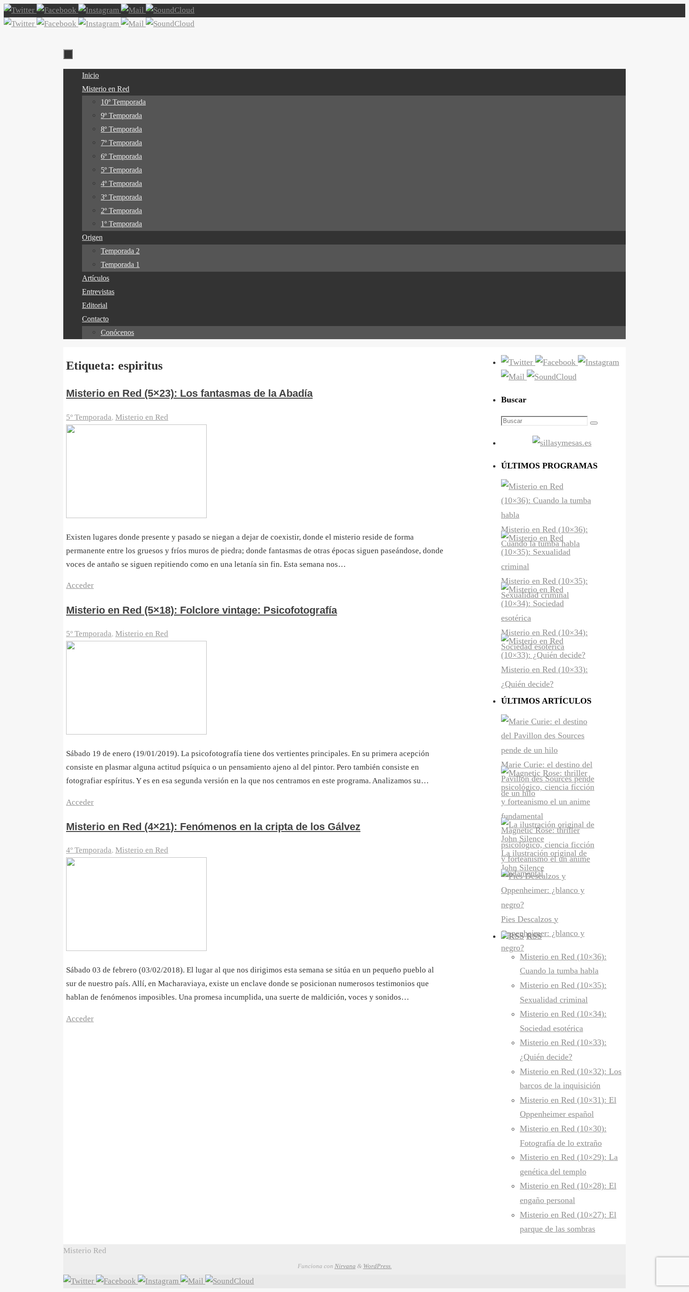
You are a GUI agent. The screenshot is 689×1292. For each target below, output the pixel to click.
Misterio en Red (141, 417)
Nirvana (345, 1266)
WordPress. (377, 1266)
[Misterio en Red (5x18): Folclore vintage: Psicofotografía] (136, 732)
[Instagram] (99, 10)
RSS (534, 936)
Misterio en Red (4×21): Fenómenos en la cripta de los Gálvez (213, 826)
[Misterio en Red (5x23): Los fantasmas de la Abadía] (136, 515)
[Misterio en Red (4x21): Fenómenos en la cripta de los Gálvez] (136, 948)
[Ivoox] (170, 10)
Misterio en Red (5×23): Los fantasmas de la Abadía (189, 393)
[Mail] (133, 10)
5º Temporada (89, 417)
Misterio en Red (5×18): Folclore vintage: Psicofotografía (201, 610)
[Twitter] (20, 10)
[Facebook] (57, 10)
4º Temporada (89, 850)
